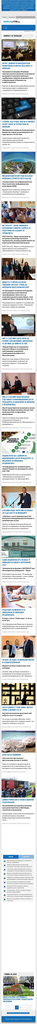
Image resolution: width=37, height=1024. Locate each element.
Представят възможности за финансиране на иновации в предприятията (13, 612)
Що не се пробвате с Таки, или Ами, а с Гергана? (20, 899)
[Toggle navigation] (6, 28)
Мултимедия (12, 17)
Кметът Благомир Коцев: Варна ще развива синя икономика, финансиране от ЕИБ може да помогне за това (17, 341)
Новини (4, 17)
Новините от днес (29, 31)
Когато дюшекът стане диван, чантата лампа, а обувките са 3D (17, 708)
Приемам (24, 10)
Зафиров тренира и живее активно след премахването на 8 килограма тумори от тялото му (20, 879)
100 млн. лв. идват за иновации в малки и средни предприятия (18, 661)
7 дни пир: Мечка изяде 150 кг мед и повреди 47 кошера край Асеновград (19, 870)
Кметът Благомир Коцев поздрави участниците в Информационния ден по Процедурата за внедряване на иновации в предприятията (18, 401)
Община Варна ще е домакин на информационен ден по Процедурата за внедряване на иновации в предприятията (17, 460)
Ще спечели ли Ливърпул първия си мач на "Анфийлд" (19, 861)
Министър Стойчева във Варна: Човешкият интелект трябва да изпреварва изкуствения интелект (15, 284)
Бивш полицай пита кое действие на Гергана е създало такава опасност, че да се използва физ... (19, 875)
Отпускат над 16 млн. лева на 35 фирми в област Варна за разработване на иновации (18, 124)
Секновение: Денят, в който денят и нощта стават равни (19, 891)
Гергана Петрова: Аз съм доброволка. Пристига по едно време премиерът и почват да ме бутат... (20, 896)
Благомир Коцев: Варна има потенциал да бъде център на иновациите (17, 511)
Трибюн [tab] (10, 857)
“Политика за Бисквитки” (18, 8)
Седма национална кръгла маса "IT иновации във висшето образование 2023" (16, 562)
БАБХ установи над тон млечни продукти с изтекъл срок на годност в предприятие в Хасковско (19, 866)
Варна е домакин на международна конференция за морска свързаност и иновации (17, 66)
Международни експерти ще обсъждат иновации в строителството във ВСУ (17, 177)
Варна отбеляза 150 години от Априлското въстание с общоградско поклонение (18, 999)
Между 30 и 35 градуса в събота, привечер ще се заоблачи (17, 887)
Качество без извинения (11, 755)
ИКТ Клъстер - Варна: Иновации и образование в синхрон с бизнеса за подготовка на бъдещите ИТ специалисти (16, 229)
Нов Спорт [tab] (26, 857)
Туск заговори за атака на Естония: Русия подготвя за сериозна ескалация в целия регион (20, 883)
